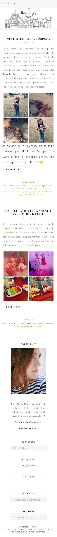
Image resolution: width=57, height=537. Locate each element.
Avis (7, 189)
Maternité (22, 186)
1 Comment (29, 320)
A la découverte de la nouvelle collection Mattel (28, 212)
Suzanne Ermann (36, 326)
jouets (10, 232)
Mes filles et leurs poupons (28, 38)
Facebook (28, 477)
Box (24, 189)
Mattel (26, 326)
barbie (34, 323)
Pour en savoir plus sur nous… (28, 422)
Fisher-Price (48, 323)
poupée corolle (16, 192)
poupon (26, 192)
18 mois (49, 186)
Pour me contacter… (28, 428)
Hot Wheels (18, 326)
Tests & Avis (34, 186)
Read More (13, 169)
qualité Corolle (26, 195)
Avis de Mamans (16, 189)
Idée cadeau (39, 189)
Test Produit (37, 195)
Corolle (30, 189)
